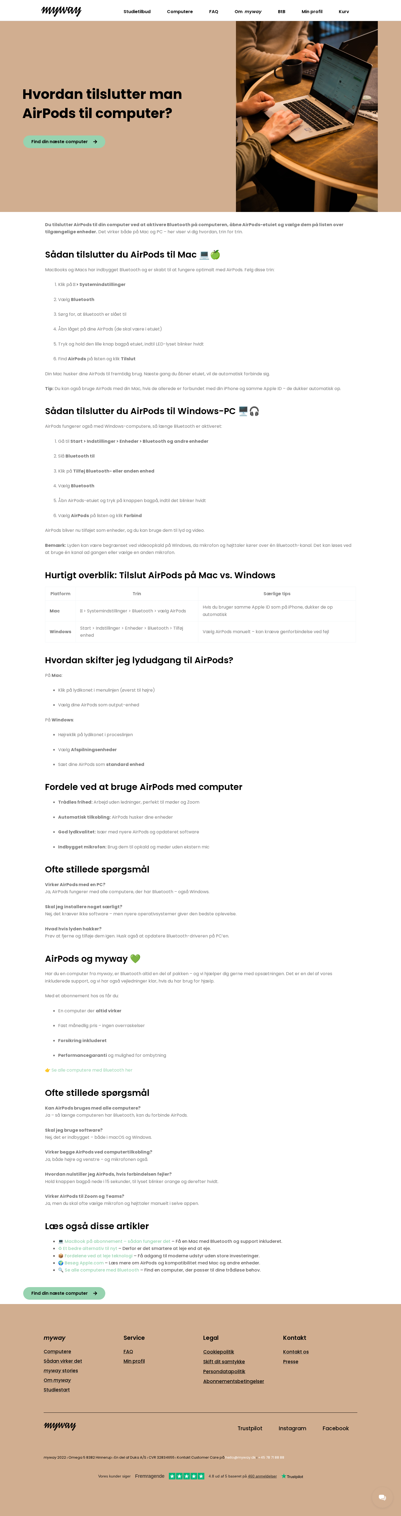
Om (248, 11)
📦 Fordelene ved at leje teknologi (95, 1256)
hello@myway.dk (240, 1457)
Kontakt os (296, 1352)
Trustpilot (250, 1428)
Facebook (336, 1428)
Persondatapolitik (224, 1371)
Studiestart (57, 1390)
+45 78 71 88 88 (270, 1457)
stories (61, 1370)
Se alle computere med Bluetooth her (92, 1070)
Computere (180, 11)
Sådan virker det (63, 1361)
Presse (290, 1361)
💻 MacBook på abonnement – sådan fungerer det (114, 1241)
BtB (281, 11)
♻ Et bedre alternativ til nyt (87, 1248)
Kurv (344, 11)
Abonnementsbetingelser (233, 1381)
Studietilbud (137, 11)
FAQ (213, 11)
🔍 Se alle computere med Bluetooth (98, 1270)
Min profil (312, 11)
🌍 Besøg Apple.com (81, 1263)
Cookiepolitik (218, 1352)
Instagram (292, 1428)
